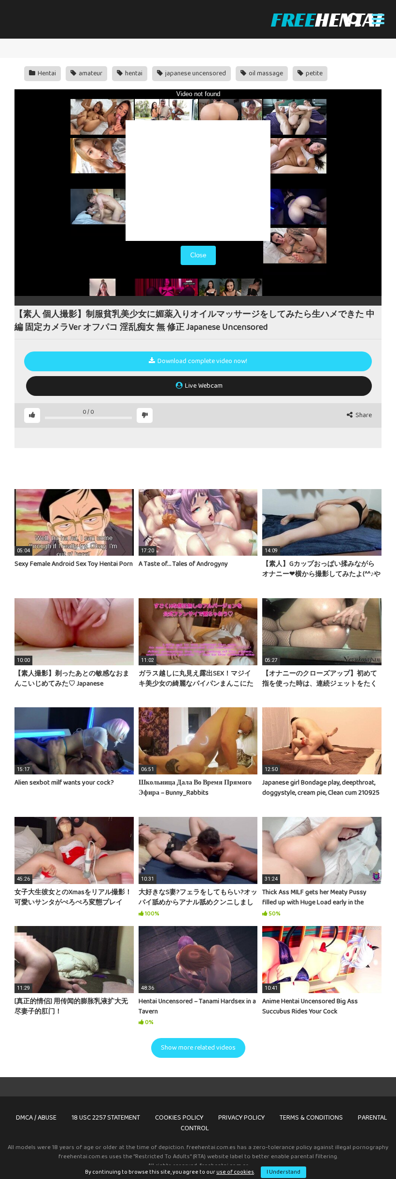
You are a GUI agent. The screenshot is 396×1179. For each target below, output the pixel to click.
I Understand (283, 1172)
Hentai (46, 73)
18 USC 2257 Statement (105, 1117)
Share (363, 415)
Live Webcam (203, 385)
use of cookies (235, 1172)
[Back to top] (364, 1150)
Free (326, 19)
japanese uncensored (195, 73)
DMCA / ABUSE (36, 1117)
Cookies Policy (179, 1117)
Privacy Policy (241, 1117)
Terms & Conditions (311, 1117)
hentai (133, 73)
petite (313, 73)
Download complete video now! (201, 361)
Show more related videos (198, 1047)
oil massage (265, 73)
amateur (89, 73)
